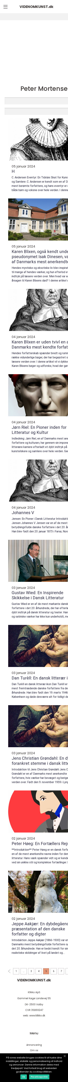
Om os (34, 1050)
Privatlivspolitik (39, 1076)
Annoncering (34, 1045)
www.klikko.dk (37, 1015)
